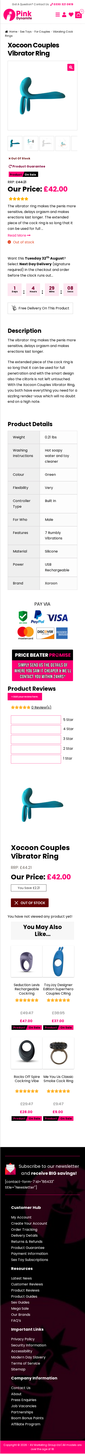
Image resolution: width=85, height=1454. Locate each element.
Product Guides (24, 1296)
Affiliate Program (25, 1424)
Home (13, 31)
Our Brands (20, 1314)
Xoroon (51, 583)
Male (49, 519)
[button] (70, 67)
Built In (50, 500)
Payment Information (29, 1253)
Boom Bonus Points (27, 1418)
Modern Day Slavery (28, 1357)
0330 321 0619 (63, 4)
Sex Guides (20, 1302)
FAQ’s (16, 1320)
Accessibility (21, 1351)
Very (49, 487)
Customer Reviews (27, 1284)
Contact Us (21, 1387)
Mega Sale (20, 1308)
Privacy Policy (23, 1339)
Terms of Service (25, 1363)
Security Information (28, 1345)
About (16, 1393)
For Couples (42, 31)
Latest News (21, 1278)
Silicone (51, 551)
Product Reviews (25, 1290)
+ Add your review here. (24, 696)
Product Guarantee (28, 166)
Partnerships (22, 1412)
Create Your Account (29, 1223)
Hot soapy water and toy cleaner (57, 456)
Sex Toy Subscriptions (29, 1259)
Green (50, 474)
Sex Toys (26, 31)
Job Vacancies (23, 1406)
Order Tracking (24, 1229)
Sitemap (18, 1369)
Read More (17, 235)
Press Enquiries (23, 1399)
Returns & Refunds (26, 1241)
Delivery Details (24, 1235)
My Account (21, 1217)
